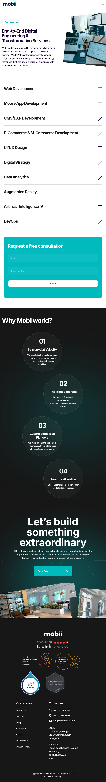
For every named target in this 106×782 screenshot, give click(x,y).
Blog (18, 722)
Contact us (21, 728)
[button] (101, 3)
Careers (20, 734)
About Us (21, 710)
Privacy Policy (23, 746)
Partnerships (22, 740)
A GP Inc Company (52, 776)
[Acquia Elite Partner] (30, 683)
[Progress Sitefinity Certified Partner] (55, 683)
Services (20, 716)
